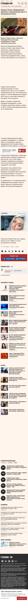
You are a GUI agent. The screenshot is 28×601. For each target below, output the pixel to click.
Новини (4, 505)
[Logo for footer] (6, 557)
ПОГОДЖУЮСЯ (22, 598)
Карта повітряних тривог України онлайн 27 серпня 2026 (17, 473)
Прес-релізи (6, 540)
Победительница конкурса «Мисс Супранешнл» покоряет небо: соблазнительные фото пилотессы (17, 288)
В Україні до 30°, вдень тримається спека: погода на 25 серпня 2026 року (13, 529)
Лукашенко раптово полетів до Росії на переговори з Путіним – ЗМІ (12, 508)
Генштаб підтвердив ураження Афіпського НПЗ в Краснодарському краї (13, 518)
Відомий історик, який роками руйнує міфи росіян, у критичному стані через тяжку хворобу (16, 498)
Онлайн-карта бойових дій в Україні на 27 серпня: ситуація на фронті (17, 467)
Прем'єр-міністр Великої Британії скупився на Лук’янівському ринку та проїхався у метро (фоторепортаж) (17, 370)
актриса (12, 246)
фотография (6, 246)
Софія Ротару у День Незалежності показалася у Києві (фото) (18, 379)
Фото (3, 365)
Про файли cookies (5, 598)
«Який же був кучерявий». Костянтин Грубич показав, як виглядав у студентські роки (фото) (17, 396)
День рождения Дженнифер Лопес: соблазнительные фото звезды (18, 322)
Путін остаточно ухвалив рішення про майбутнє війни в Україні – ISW (16, 485)
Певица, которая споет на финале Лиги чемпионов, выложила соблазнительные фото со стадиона (17, 346)
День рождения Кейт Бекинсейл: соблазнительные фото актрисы (16, 314)
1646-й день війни (5, 6)
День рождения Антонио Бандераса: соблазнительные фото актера (17, 298)
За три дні (10, 462)
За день (15, 462)
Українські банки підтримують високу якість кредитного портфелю (18, 544)
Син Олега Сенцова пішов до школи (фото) (17, 386)
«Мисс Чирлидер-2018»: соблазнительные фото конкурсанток (17, 355)
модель (16, 246)
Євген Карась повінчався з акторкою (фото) (17, 402)
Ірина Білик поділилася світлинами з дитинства (16, 410)
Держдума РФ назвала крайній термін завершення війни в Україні (16, 491)
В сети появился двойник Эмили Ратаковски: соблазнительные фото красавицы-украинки (17, 337)
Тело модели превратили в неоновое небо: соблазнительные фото (18, 306)
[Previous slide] (24, 6)
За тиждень (3, 462)
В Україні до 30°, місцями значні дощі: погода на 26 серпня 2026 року (14, 513)
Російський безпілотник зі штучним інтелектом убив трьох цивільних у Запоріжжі (14, 523)
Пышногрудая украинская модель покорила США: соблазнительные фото (17, 329)
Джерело (2, 244)
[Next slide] (27, 6)
